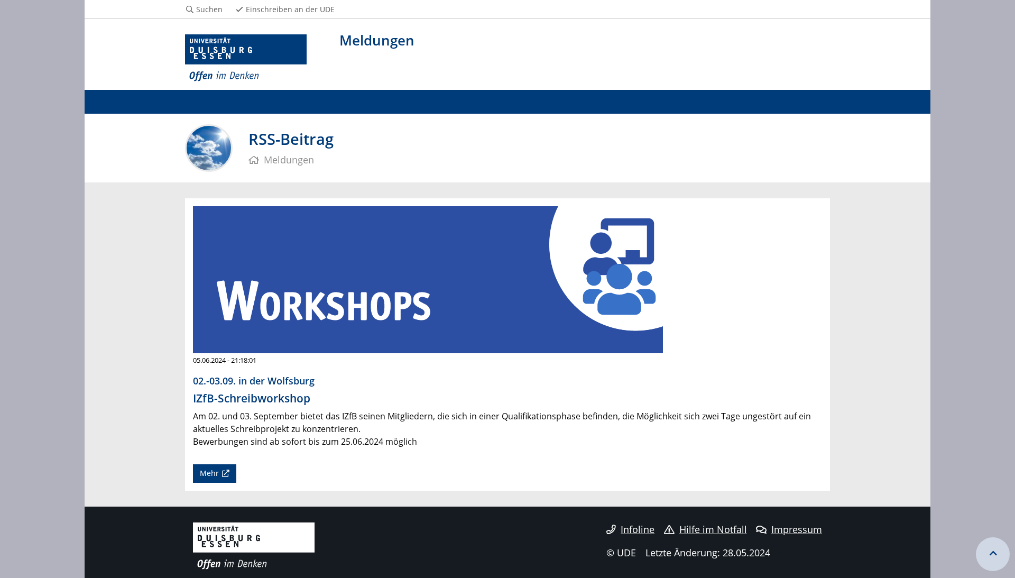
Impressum (796, 529)
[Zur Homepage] (246, 58)
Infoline (637, 529)
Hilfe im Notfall (713, 529)
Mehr (209, 473)
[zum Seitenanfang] (993, 554)
